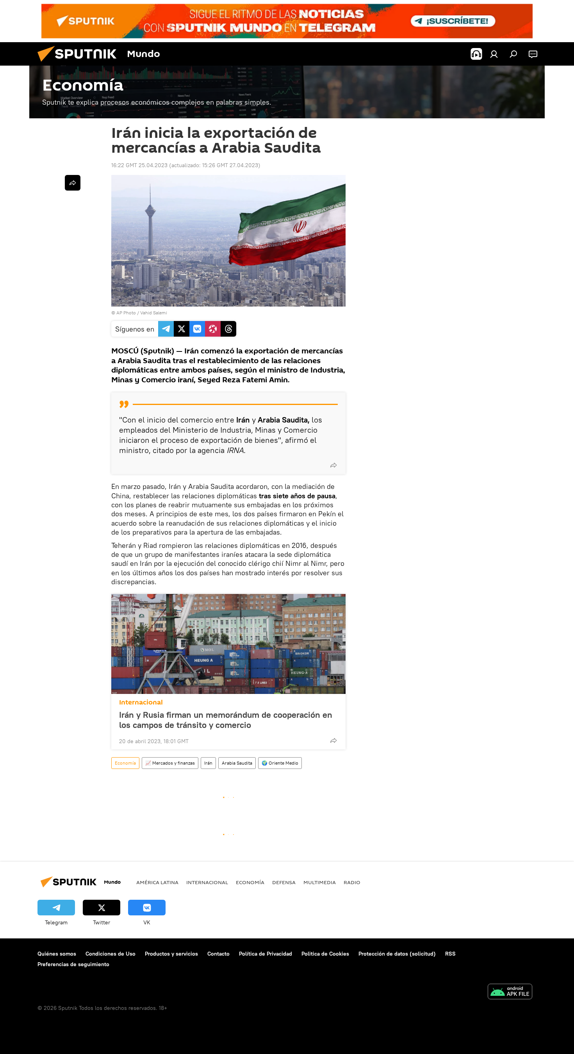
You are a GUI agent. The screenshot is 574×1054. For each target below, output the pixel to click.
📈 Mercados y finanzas (170, 763)
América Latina (157, 882)
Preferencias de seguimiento (73, 964)
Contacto (218, 953)
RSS (450, 953)
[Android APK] (510, 992)
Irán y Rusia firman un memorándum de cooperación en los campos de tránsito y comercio (225, 720)
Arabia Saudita (237, 763)
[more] (333, 465)
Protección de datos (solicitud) (397, 953)
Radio (352, 882)
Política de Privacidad (265, 953)
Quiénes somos (56, 953)
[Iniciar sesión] (494, 54)
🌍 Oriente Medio (280, 763)
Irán (208, 763)
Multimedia (319, 882)
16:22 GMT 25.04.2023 (139, 165)
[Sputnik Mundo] (80, 63)
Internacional (141, 702)
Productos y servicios (171, 953)
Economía (125, 763)
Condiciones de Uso (110, 953)
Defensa (284, 882)
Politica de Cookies (325, 953)
